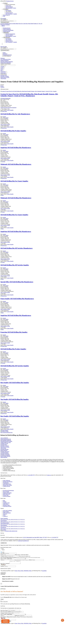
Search (2, 65)
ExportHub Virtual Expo (5, 621)
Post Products (8, 10)
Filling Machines (4, 457)
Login (5, 46)
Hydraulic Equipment (5, 453)
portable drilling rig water (6, 442)
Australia (2, 66)
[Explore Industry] (4, 430)
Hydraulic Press (4, 75)
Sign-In (4, 15)
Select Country (3, 558)
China (2, 69)
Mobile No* (17, 615)
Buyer (3, 549)
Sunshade (7, 23)
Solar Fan (11, 23)
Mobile (30, 559)
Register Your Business (7, 481)
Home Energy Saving (5, 77)
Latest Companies (4, 518)
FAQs (4, 515)
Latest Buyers (3, 527)
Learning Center (6, 502)
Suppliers (2, 87)
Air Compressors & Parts (6, 59)
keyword (2, 20)
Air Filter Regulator (4, 452)
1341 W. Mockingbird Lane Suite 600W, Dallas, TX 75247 (35, 537)
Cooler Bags (25, 23)
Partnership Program (7, 506)
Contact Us (5, 516)
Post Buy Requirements (10, 33)
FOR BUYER (6, 32)
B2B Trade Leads (6, 493)
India (2, 70)
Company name (4, 556)
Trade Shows (5, 503)
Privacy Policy (6, 511)
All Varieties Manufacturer (17, 248)
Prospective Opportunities (8, 30)
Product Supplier (13, 131)
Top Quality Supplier (15, 399)
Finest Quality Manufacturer (17, 298)
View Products (8, 39)
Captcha (2, 566)
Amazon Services (6, 31)
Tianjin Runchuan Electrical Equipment (8, 107)
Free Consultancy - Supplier (11, 13)
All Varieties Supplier (15, 265)
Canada (2, 67)
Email (2, 554)
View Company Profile (5, 124)
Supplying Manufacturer (16, 147)
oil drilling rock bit (4, 443)
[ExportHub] (3, 18)
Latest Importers (4, 525)
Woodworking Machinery (6, 62)
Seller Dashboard (6, 480)
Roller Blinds (15, 23)
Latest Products (4, 520)
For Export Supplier (14, 181)
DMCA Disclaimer (7, 512)
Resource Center (6, 505)
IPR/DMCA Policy (28, 570)
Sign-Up (8, 15)
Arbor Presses (3, 78)
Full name (3, 553)
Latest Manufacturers (5, 522)
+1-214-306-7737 (31, 475)
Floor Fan (21, 23)
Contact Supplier (10, 110)
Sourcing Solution (9, 6)
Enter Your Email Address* (6, 611)
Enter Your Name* (4, 610)
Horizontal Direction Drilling (6, 441)
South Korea (3, 71)
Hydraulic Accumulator (5, 455)
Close (2, 599)
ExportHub (44, 570)
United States (3, 72)
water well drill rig (4, 437)
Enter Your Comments (5, 563)
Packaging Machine (4, 449)
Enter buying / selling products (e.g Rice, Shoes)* (10, 616)
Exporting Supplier (14, 332)
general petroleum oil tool (6, 439)
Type (2, 19)
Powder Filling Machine (5, 456)
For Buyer (5, 3)
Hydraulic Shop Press (5, 451)
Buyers (2, 85)
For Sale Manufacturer (15, 114)
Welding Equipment (5, 60)
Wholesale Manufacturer (16, 164)
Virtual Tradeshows (7, 29)
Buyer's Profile (6, 491)
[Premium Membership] (5, 98)
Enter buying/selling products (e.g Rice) (8, 557)
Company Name (4, 613)
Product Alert (8, 5)
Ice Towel (3, 23)
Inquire (4, 116)
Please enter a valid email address (21, 554)
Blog (4, 500)
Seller (3, 552)
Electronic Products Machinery (7, 61)
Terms (16, 570)
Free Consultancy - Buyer (11, 7)
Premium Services (9, 12)
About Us (5, 513)
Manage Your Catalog (7, 485)
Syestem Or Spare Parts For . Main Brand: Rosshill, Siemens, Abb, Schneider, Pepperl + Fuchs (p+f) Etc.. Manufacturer (29, 95)
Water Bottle (30, 23)
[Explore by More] (4, 431)
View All (40, 23)
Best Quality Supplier (15, 382)
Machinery (3, 58)
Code (2, 559)
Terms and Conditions (7, 510)
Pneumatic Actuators (5, 76)
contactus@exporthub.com (23, 540)
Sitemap (4, 501)
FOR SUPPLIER (7, 37)
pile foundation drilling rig (6, 440)
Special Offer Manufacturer (17, 282)
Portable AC (35, 23)
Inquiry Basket (4, 110)
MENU (3, 25)
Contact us (49, 475)
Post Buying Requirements (8, 490)
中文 (4, 16)
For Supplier (6, 9)
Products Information (7, 492)
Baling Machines (4, 450)
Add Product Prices (7, 483)
